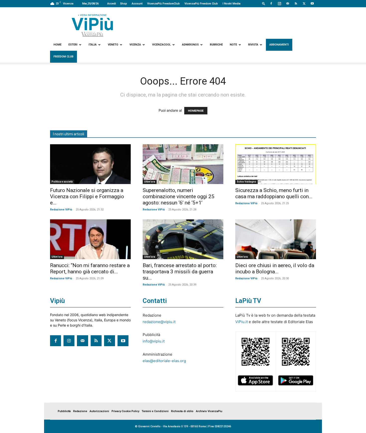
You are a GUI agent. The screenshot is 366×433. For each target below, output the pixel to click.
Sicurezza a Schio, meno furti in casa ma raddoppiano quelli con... (273, 193)
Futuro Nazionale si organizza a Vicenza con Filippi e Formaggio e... (87, 196)
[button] (263, 3)
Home (57, 44)
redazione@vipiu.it (159, 321)
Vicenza (135, 44)
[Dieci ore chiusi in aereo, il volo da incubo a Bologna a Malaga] (275, 239)
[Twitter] (304, 3)
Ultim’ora (149, 181)
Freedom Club (63, 56)
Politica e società (62, 181)
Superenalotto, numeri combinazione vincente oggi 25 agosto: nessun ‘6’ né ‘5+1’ (178, 196)
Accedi (111, 3)
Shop (123, 3)
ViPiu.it (241, 321)
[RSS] (296, 3)
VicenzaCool (161, 44)
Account (137, 3)
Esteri (72, 44)
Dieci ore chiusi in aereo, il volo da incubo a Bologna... (274, 268)
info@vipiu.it (154, 341)
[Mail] (287, 3)
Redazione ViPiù (61, 209)
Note (233, 44)
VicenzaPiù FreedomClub (163, 3)
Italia (93, 44)
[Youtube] (312, 3)
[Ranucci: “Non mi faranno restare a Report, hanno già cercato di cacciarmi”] (90, 239)
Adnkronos (190, 44)
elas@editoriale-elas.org (164, 360)
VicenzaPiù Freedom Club (201, 3)
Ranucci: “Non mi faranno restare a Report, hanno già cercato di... (90, 268)
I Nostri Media (232, 3)
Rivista (253, 44)
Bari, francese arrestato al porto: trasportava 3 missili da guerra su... (180, 271)
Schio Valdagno (246, 181)
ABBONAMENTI (279, 44)
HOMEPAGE (196, 110)
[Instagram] (279, 3)
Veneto (113, 44)
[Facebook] (271, 3)
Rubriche (216, 44)
